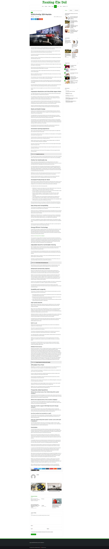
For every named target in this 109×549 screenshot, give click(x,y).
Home (43, 6)
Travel (61, 6)
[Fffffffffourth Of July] (67, 70)
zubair (33, 16)
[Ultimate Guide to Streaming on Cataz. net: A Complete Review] (67, 78)
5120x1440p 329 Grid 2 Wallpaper (39, 235)
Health (52, 6)
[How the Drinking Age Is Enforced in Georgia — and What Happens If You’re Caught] (35, 501)
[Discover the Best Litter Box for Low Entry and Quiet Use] (67, 17)
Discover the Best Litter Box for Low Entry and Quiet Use (74, 17)
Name (32, 525)
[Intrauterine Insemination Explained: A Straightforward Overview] (67, 26)
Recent (66, 10)
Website (48, 528)
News (55, 6)
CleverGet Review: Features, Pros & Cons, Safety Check (68, 41)
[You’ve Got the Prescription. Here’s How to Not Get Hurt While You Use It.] (67, 31)
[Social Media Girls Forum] (67, 74)
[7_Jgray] (46, 501)
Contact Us (64, 6)
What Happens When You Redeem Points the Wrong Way (74, 21)
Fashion (49, 6)
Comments (76, 10)
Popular (71, 10)
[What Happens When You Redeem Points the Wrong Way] (67, 22)
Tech (58, 6)
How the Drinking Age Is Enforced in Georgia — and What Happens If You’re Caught (35, 505)
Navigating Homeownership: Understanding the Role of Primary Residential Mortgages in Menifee (56, 505)
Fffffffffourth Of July (73, 69)
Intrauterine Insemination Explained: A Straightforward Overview (74, 55)
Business (46, 6)
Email (32, 528)
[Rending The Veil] (54, 2)
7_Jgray (43, 505)
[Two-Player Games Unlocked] (67, 66)
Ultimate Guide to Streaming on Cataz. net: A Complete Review (74, 77)
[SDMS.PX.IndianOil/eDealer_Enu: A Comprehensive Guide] (67, 82)
